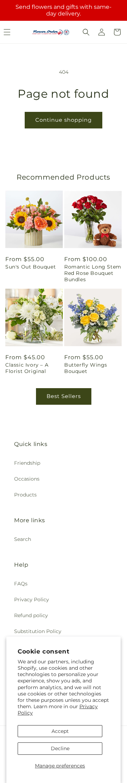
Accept (60, 731)
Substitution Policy (37, 631)
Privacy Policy (31, 599)
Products (25, 495)
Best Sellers (64, 396)
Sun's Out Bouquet (30, 267)
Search (22, 539)
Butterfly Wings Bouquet (85, 368)
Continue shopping (63, 119)
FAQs (21, 583)
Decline (60, 748)
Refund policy (31, 615)
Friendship (27, 463)
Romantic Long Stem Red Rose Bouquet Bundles (92, 273)
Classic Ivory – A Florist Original (26, 368)
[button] (86, 32)
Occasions (27, 479)
